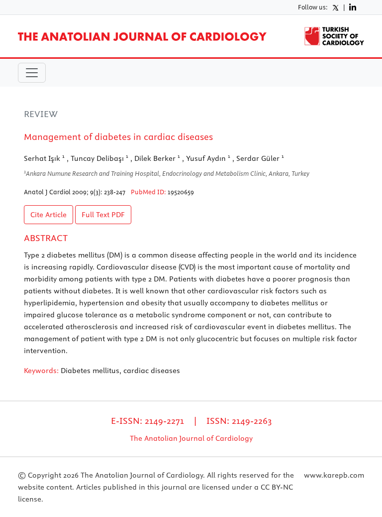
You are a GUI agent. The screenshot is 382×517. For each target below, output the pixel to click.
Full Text (103, 214)
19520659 (181, 192)
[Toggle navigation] (32, 73)
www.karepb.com (334, 475)
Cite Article (48, 214)
